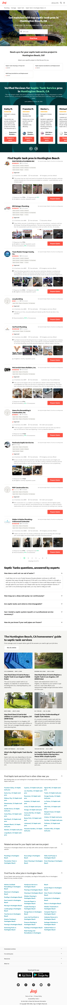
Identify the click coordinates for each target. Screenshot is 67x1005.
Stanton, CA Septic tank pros (13, 830)
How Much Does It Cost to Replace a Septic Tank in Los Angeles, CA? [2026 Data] (48, 677)
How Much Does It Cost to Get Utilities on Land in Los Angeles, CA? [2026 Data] (18, 716)
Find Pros (33, 38)
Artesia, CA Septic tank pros (53, 817)
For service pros (8, 954)
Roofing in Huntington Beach (13, 897)
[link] (6, 133)
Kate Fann (7, 711)
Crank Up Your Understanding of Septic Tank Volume (47, 715)
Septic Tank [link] (21, 8)
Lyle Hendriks (8, 671)
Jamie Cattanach (9, 749)
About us (6, 964)
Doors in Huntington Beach (52, 903)
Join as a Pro (55, 3)
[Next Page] (47, 558)
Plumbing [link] (6, 8)
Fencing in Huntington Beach (13, 924)
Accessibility (33, 998)
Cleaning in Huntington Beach (33, 893)
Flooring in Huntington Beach (33, 890)
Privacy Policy (38, 996)
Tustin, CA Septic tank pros (52, 793)
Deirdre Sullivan (40, 671)
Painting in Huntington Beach (33, 928)
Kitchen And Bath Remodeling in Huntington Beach (12, 887)
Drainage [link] (13, 8)
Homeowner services (10, 949)
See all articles (11, 648)
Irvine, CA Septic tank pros (32, 806)
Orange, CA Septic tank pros (33, 810)
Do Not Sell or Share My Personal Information (33, 1001)
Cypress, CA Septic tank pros (33, 788)
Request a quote (10, 139)
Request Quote (55, 199)
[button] (17, 189)
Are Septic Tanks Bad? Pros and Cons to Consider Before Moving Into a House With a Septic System (49, 754)
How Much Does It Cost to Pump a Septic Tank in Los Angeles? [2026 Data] (17, 677)
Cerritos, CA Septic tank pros (53, 820)
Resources (7, 959)
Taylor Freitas (39, 749)
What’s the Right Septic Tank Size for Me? (18, 753)
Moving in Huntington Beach (13, 906)
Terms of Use (28, 996)
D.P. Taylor (38, 711)
